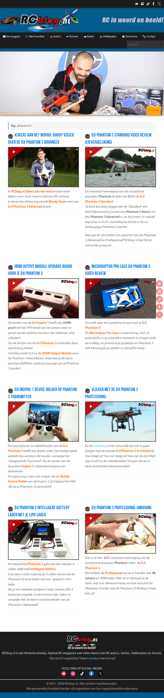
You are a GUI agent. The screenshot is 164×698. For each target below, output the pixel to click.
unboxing (100, 446)
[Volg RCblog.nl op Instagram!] (72, 675)
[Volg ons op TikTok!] (148, 4)
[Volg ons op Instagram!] (142, 4)
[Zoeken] (161, 45)
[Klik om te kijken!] (43, 168)
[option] (82, 83)
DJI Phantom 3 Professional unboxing (121, 507)
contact (93, 658)
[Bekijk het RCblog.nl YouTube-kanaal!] (63, 675)
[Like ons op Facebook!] (153, 4)
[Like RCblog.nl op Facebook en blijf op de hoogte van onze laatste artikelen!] (91, 675)
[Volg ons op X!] (159, 4)
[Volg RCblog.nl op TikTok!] (82, 675)
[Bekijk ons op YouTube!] (137, 4)
